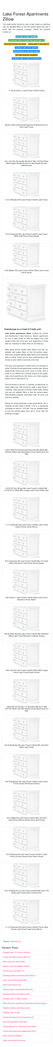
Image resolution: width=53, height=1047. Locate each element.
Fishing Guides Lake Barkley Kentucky (18, 989)
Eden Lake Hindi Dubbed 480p (15, 980)
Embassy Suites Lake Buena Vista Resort (19, 975)
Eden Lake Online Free (12, 984)
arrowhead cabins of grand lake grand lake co (26, 40)
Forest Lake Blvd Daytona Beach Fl (17, 957)
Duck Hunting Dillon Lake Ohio (15, 1022)
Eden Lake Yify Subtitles (12, 1035)
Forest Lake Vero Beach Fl (13, 971)
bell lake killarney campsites (26, 55)
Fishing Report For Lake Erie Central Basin (19, 1026)
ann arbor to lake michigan (26, 36)
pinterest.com (16, 941)
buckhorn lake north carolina (27, 47)
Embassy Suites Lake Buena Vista (16, 994)
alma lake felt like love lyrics (15, 44)
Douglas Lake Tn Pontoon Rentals (16, 952)
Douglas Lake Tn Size (11, 1012)
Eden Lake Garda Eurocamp (14, 1040)
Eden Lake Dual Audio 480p (14, 961)
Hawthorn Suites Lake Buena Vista (16, 1008)
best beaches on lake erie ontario (26, 51)
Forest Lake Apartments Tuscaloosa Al (18, 1017)
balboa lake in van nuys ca (38, 44)
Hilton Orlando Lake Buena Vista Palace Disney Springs (24, 1003)
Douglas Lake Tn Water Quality (15, 998)
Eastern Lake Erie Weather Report (16, 966)
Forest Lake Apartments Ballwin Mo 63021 (19, 1031)
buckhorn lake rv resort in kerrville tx (26, 58)
